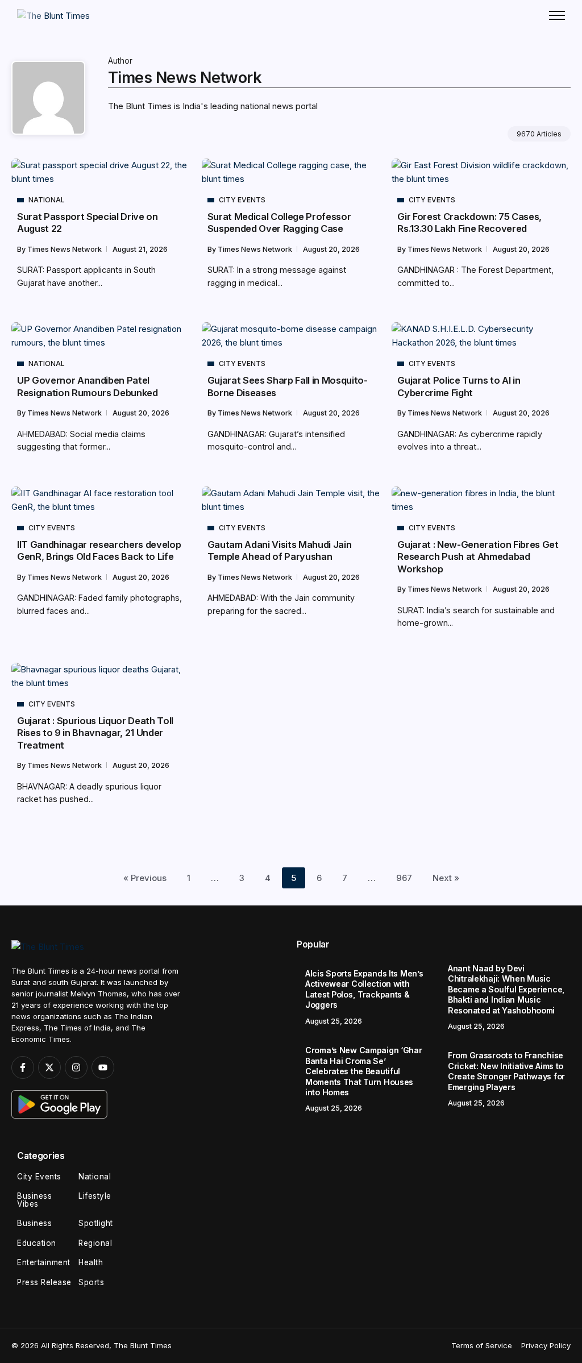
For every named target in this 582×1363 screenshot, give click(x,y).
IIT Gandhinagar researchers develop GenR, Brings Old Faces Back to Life (99, 550)
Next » (446, 877)
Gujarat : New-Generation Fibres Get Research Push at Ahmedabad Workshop (477, 557)
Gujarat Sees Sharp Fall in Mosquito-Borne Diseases (287, 386)
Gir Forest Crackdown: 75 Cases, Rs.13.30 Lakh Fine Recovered (469, 222)
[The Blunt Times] (53, 15)
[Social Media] (23, 1067)
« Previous (145, 877)
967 (404, 877)
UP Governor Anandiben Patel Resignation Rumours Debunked (87, 386)
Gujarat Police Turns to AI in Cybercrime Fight (458, 386)
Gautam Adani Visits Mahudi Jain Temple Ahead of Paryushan (279, 550)
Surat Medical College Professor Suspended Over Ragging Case (279, 222)
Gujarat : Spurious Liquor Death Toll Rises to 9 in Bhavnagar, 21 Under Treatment (95, 733)
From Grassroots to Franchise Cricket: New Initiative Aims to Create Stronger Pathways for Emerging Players (506, 1071)
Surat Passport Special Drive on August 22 (87, 222)
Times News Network (65, 249)
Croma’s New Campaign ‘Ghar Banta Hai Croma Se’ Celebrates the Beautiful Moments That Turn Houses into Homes (363, 1071)
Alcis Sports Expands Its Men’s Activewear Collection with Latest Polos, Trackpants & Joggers (364, 989)
